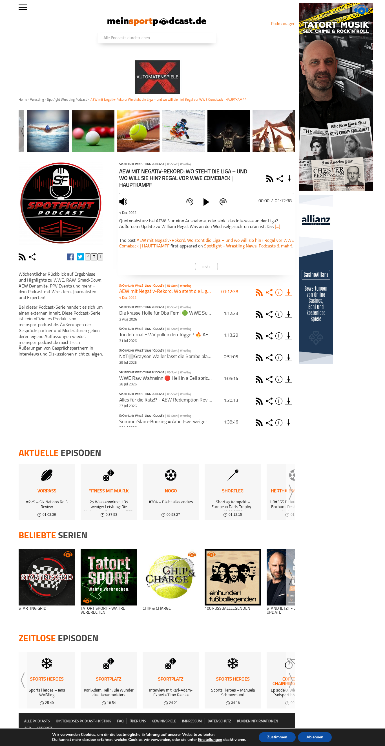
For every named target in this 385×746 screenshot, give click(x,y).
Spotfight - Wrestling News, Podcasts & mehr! (248, 246)
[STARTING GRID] (47, 577)
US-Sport (172, 164)
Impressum (192, 721)
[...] (277, 227)
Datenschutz (219, 721)
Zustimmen (277, 737)
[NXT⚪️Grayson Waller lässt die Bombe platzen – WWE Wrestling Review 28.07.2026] (288, 357)
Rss (260, 292)
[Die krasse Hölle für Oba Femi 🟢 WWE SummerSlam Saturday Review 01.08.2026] (288, 314)
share (33, 257)
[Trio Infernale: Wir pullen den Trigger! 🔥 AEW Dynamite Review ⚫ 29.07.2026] (288, 335)
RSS (270, 179)
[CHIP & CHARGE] (171, 577)
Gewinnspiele (164, 721)
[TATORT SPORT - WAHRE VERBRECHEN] (109, 577)
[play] (206, 202)
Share (280, 179)
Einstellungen (210, 739)
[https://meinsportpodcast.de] (156, 25)
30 (190, 202)
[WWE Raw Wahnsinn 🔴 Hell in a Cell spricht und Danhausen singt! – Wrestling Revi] (288, 379)
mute (124, 201)
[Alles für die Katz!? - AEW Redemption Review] (288, 401)
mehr (206, 266)
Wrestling (37, 100)
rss (22, 257)
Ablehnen (314, 737)
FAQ (120, 721)
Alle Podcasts (37, 721)
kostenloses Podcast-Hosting (83, 721)
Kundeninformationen (257, 721)
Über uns (138, 721)
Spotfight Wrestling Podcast (67, 100)
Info (279, 292)
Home (23, 100)
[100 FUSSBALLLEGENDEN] (233, 577)
